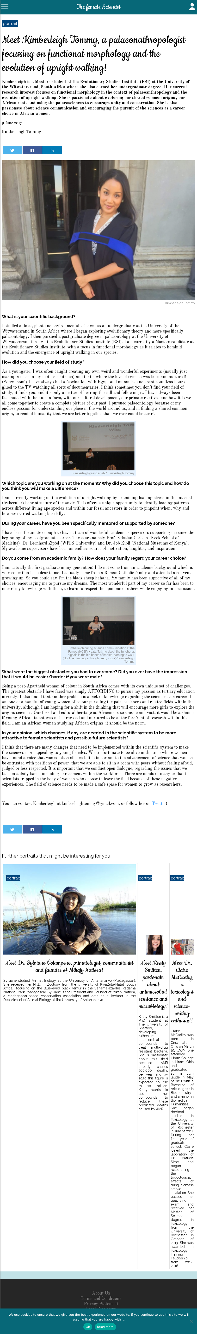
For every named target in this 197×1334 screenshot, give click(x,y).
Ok (88, 1327)
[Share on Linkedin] (52, 150)
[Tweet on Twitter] (12, 150)
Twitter (159, 804)
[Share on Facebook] (32, 150)
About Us (101, 1293)
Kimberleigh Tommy (21, 132)
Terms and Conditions (100, 1298)
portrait (10, 23)
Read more (105, 1327)
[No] (191, 1321)
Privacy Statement (101, 1304)
